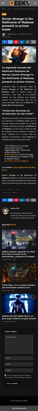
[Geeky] (20, 3)
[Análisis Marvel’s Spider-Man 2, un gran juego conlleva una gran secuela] (19, 303)
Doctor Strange (8, 189)
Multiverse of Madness (10, 192)
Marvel (18, 189)
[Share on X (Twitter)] (10, 42)
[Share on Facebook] (4, 42)
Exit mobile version (19, 408)
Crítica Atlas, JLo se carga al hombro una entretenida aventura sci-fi (19, 286)
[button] (3, 3)
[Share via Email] (33, 42)
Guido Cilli (12, 34)
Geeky (25, 400)
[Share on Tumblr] (27, 42)
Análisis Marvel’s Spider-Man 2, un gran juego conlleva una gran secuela (19, 317)
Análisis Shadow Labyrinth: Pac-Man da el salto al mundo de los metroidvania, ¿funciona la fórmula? (18, 254)
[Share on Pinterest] (16, 42)
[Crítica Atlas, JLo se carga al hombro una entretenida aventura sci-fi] (19, 272)
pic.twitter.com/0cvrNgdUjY (16, 161)
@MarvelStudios (12, 154)
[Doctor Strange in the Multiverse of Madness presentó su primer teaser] (19, 54)
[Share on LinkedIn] (21, 42)
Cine (4, 14)
